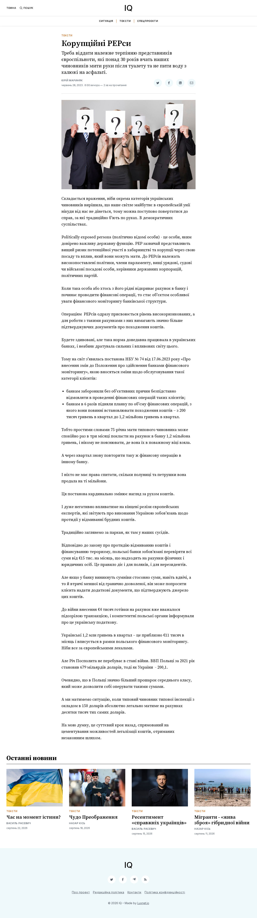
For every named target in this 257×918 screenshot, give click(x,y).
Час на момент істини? (33, 817)
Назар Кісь (77, 823)
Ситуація (106, 20)
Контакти (134, 892)
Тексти (125, 20)
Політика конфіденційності (165, 892)
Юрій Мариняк (72, 80)
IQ (128, 8)
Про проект (81, 892)
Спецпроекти (147, 20)
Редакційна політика (108, 892)
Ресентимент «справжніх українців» (159, 820)
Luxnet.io (143, 903)
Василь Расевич (18, 823)
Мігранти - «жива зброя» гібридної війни (222, 820)
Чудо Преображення (93, 817)
